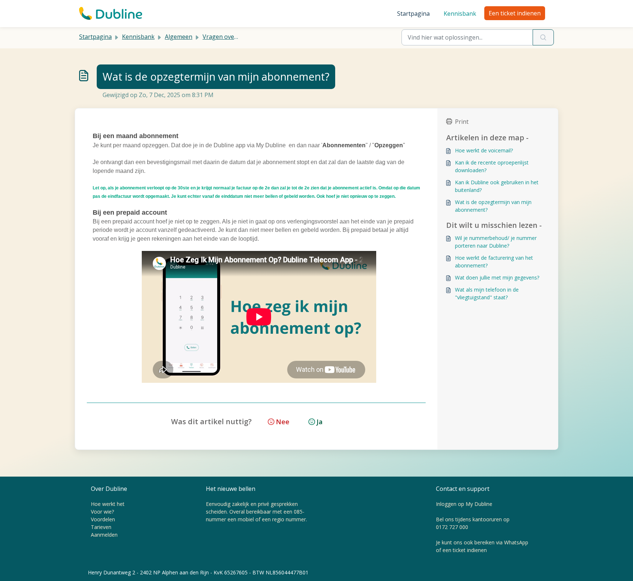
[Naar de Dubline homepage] (110, 13)
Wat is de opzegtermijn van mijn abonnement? (493, 206)
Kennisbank (460, 14)
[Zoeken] (543, 37)
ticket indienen (470, 550)
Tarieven (101, 526)
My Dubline (479, 503)
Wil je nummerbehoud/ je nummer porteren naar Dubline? (496, 241)
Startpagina (413, 14)
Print (462, 122)
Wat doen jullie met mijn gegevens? (497, 277)
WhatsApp (516, 542)
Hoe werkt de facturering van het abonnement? (494, 261)
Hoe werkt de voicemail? (484, 150)
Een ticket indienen (515, 13)
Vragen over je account (234, 37)
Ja (319, 421)
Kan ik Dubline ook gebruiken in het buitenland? (496, 186)
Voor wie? (102, 511)
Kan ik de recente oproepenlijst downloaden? (492, 166)
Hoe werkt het (108, 503)
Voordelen (103, 519)
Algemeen (178, 37)
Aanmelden (104, 534)
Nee (282, 421)
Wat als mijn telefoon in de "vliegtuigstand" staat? (487, 293)
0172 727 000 (452, 526)
